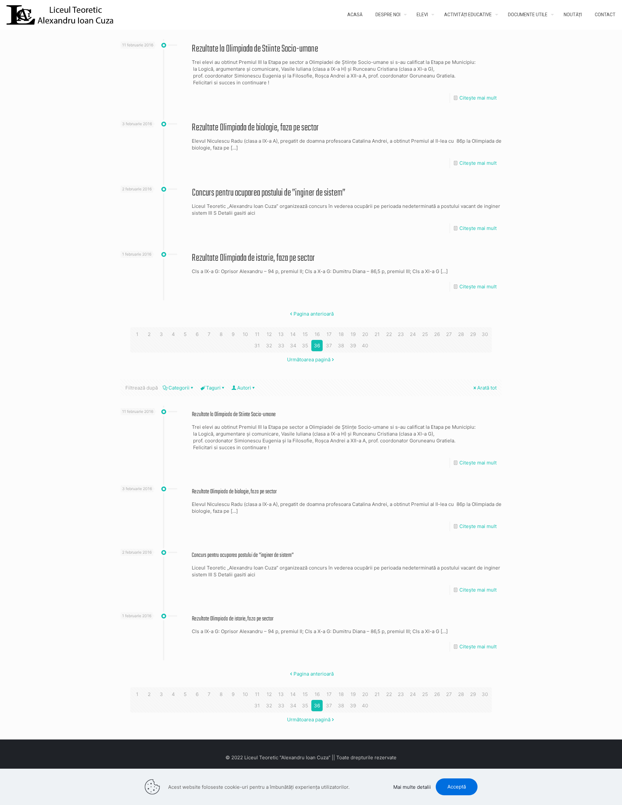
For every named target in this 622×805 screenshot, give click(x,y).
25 (425, 334)
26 (437, 334)
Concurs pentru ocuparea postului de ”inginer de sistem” (268, 193)
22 (389, 334)
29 (473, 334)
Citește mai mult (478, 98)
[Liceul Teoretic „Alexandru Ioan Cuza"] (60, 14)
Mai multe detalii (412, 787)
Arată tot (487, 388)
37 (329, 345)
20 (365, 334)
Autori (244, 388)
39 (353, 345)
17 (329, 334)
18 (341, 334)
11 (257, 334)
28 (461, 334)
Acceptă (456, 787)
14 (293, 334)
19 (353, 334)
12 (269, 334)
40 (365, 345)
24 (413, 334)
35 (305, 345)
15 (305, 334)
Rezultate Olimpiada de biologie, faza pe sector (255, 127)
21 (377, 334)
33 (281, 345)
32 (269, 345)
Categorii (179, 388)
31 (257, 345)
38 (341, 345)
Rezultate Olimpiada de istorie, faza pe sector (253, 258)
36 (317, 345)
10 (245, 334)
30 (485, 334)
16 (317, 334)
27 (449, 334)
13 (281, 334)
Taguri (213, 388)
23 (401, 334)
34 (293, 345)
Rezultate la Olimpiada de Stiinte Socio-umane (255, 49)
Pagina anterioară (314, 314)
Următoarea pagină (308, 359)
